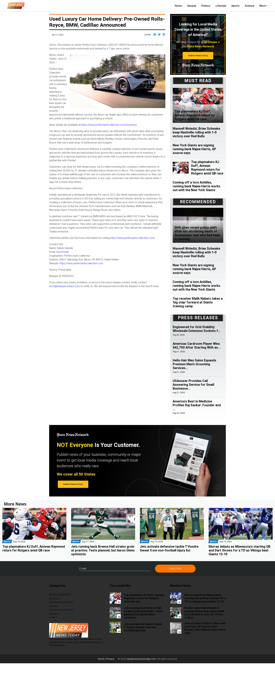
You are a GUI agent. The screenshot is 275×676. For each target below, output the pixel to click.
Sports (235, 5)
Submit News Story (198, 55)
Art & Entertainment (60, 594)
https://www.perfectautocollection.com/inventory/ (109, 124)
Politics (205, 5)
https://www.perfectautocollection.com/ (132, 237)
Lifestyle (221, 5)
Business (54, 598)
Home (179, 5)
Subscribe (175, 568)
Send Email (62, 251)
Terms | (102, 658)
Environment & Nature (61, 602)
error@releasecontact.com (64, 286)
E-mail (82, 568)
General (191, 5)
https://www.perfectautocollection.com (81, 263)
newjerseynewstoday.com (141, 658)
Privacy (110, 658)
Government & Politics (61, 609)
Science (249, 5)
